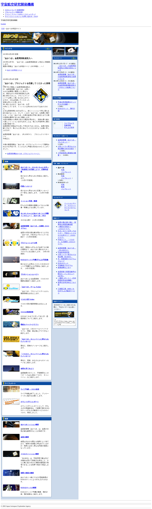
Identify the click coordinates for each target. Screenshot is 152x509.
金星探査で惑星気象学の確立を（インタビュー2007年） (67, 274)
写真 (62, 170)
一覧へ (47, 49)
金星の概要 (25, 437)
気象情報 (67, 125)
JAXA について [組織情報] (14, 10)
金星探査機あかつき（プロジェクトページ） (23, 153)
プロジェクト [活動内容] (14, 12)
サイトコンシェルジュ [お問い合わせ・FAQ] (21, 16)
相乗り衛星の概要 (27, 473)
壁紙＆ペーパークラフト (30, 324)
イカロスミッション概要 (30, 454)
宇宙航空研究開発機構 (17, 4)
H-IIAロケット (63, 263)
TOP (2, 28)
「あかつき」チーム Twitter (31, 287)
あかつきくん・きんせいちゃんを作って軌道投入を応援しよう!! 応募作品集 (35, 169)
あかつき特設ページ (14, 70)
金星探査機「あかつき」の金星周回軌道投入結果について (67, 77)
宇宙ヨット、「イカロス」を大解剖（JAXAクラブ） (66, 242)
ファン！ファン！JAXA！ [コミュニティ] (20, 14)
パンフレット (66, 172)
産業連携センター (64, 267)
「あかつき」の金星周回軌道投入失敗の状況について (67, 68)
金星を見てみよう (27, 368)
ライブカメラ (69, 123)
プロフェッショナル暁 (29, 243)
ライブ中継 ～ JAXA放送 (30, 389)
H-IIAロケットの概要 (28, 487)
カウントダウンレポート (30, 402)
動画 (62, 187)
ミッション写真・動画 (29, 201)
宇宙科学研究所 (63, 252)
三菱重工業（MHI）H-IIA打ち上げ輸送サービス (66, 291)
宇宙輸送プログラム (65, 265)
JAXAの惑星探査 (27, 312)
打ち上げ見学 (69, 127)
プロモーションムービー (30, 274)
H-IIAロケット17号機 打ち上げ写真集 (34, 260)
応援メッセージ (26, 186)
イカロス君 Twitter (27, 299)
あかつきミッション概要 (30, 424)
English (3, 24)
